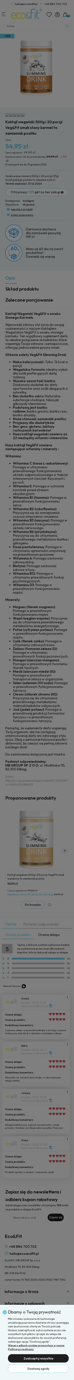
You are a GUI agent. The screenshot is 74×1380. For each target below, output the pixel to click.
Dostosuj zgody (38, 1369)
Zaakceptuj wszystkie (38, 1358)
